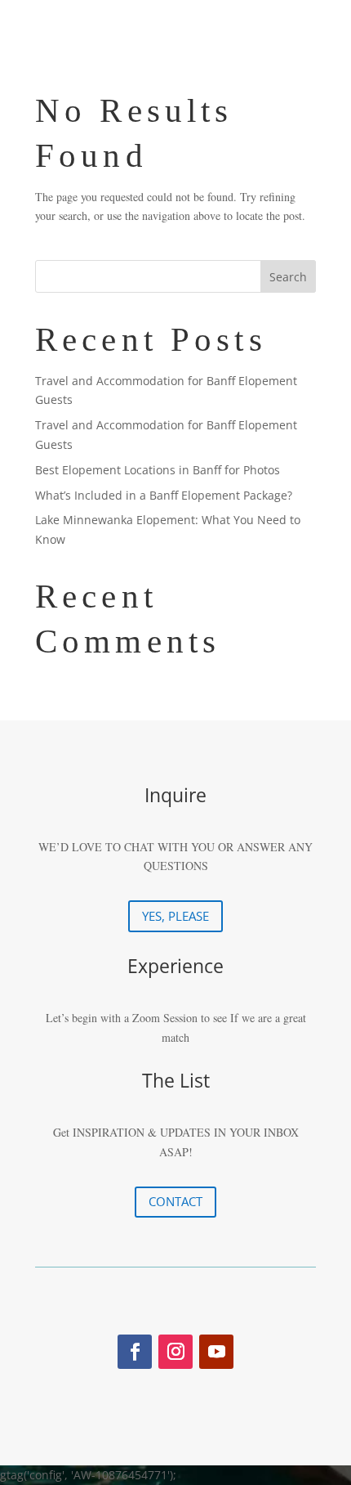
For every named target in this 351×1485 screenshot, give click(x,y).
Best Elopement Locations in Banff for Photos (157, 470)
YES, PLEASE (175, 916)
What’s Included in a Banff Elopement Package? (163, 495)
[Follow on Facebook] (135, 1352)
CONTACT (175, 1201)
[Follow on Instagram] (175, 1352)
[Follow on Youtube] (216, 1352)
